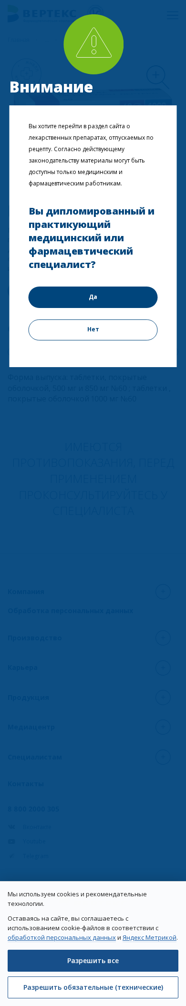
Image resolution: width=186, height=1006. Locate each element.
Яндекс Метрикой (149, 937)
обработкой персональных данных (62, 937)
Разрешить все (93, 960)
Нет (93, 329)
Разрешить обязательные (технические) (93, 987)
